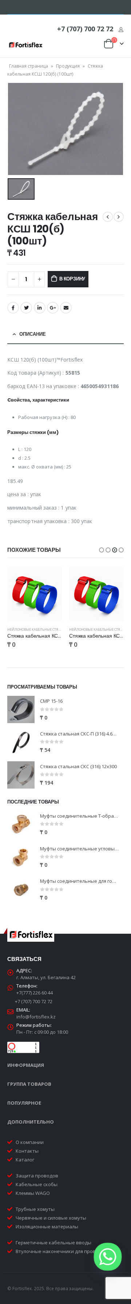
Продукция (68, 66)
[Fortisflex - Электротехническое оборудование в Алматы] (25, 45)
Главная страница (28, 66)
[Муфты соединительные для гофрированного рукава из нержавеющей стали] (21, 890)
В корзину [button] (49, 578)
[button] (101, 550)
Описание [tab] (32, 334)
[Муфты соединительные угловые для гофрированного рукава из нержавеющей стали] (21, 857)
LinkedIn (39, 308)
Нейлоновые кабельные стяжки (36, 629)
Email (66, 308)
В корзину (72, 278)
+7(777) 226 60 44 (34, 992)
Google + (53, 308)
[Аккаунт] (121, 29)
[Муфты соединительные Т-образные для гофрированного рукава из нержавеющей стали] (21, 824)
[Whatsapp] (107, 1256)
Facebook (13, 308)
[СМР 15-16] (21, 709)
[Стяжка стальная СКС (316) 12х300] (21, 775)
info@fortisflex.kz (36, 1016)
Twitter (26, 308)
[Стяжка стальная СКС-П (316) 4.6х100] (21, 742)
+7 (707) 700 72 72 (85, 28)
